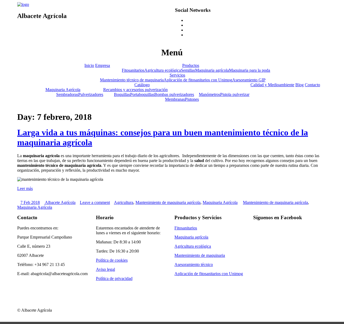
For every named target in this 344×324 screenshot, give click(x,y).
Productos (190, 65)
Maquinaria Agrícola (62, 89)
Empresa (102, 65)
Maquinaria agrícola (212, 70)
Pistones (192, 99)
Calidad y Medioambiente (272, 84)
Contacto (312, 84)
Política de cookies (112, 260)
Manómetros (209, 94)
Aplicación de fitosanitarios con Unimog (198, 80)
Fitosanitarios (133, 70)
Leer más (25, 188)
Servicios (177, 75)
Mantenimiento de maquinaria (199, 255)
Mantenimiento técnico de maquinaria (132, 80)
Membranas (175, 99)
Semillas (188, 70)
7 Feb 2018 (30, 202)
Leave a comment (95, 202)
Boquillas (122, 94)
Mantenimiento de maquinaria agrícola (167, 202)
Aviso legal (105, 269)
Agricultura (123, 202)
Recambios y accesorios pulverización (135, 89)
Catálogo (142, 84)
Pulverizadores (90, 94)
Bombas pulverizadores (174, 94)
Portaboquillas (142, 94)
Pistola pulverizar (234, 94)
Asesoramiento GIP (249, 80)
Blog (299, 84)
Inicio (89, 65)
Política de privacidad (114, 278)
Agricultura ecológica (162, 70)
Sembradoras (67, 94)
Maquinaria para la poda (249, 70)
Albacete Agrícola (60, 202)
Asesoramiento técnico (193, 264)
